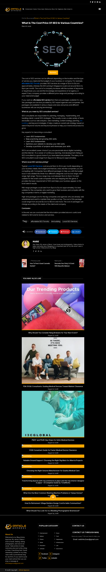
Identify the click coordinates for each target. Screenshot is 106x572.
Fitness (39, 9)
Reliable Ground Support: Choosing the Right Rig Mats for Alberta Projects (53, 460)
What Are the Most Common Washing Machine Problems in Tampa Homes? (53, 493)
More (65, 9)
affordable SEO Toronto (31, 83)
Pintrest (65, 232)
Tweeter (53, 232)
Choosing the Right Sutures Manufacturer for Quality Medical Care (53, 471)
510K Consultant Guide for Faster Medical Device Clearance (53, 450)
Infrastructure (48, 9)
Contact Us (69, 9)
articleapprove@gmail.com (14, 563)
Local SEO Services (35, 166)
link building (55, 221)
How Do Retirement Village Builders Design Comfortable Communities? (53, 503)
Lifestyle (42, 548)
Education (42, 545)
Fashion (35, 9)
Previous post (35, 261)
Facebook (41, 232)
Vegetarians (61, 9)
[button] (53, 497)
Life (57, 545)
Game (42, 9)
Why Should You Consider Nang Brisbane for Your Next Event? (53, 333)
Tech (56, 9)
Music (53, 9)
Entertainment (29, 9)
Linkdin (77, 232)
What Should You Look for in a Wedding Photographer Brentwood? (53, 511)
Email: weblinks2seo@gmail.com (86, 539)
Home (24, 18)
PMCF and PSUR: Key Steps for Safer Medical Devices (53, 440)
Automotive (59, 548)
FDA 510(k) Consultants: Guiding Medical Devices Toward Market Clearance (53, 386)
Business (30, 18)
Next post (58, 261)
